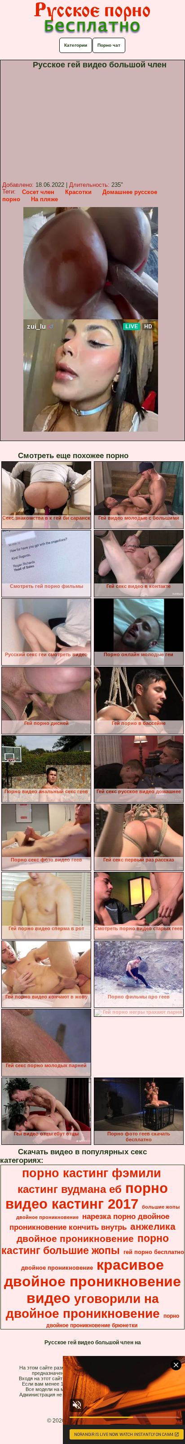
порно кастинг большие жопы (85, 1244)
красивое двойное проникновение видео (92, 1281)
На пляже (44, 199)
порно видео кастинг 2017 (86, 1195)
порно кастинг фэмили (91, 1173)
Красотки (78, 192)
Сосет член (38, 192)
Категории (75, 45)
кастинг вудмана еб (70, 1189)
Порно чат (108, 45)
